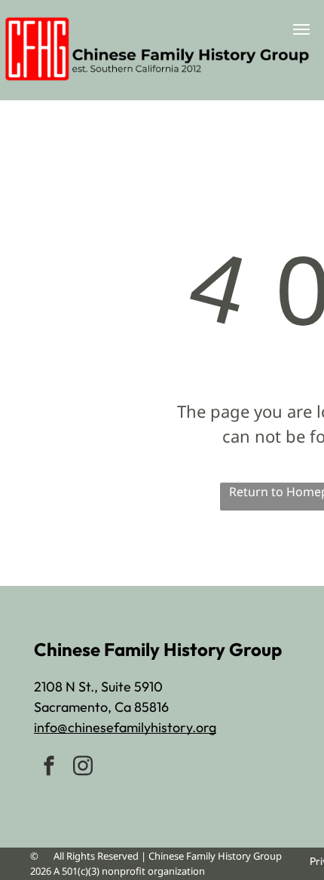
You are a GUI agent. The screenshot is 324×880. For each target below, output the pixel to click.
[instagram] (83, 767)
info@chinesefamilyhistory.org (125, 727)
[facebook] (49, 767)
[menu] (301, 29)
